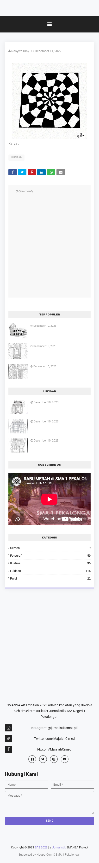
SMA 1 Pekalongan (68, 854)
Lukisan (16, 157)
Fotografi (50, 555)
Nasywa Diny (20, 51)
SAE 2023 (41, 847)
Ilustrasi (50, 563)
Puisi (50, 578)
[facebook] (32, 759)
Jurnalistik (59, 847)
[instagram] (54, 759)
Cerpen (50, 548)
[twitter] (43, 759)
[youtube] (64, 759)
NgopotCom (45, 854)
